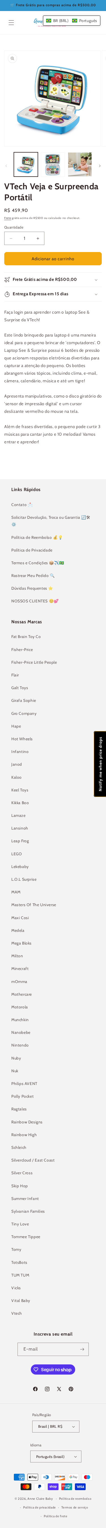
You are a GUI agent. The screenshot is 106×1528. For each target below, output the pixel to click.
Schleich (19, 1147)
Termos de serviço (74, 1507)
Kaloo (16, 777)
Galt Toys (19, 687)
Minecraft (20, 968)
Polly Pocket (22, 1096)
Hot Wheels (22, 738)
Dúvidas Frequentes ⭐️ (32, 588)
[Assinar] (82, 1349)
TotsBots (19, 1262)
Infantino (20, 751)
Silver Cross (22, 1172)
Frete (7, 218)
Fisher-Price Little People (34, 662)
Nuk (14, 1070)
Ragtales (19, 1109)
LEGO (16, 853)
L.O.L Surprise (23, 879)
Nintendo (20, 1045)
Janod (16, 764)
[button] (11, 22)
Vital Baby (20, 1300)
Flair (15, 675)
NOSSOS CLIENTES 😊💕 (35, 601)
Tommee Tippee (25, 1236)
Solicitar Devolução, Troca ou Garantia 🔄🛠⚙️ (50, 521)
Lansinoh (19, 828)
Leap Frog (20, 840)
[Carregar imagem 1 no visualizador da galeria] (26, 164)
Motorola (19, 1007)
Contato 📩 (22, 504)
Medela (18, 930)
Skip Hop (19, 1185)
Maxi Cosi (20, 917)
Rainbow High (24, 1134)
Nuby (16, 1058)
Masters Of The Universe (33, 904)
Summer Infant (25, 1198)
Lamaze (18, 815)
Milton (17, 955)
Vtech (16, 1313)
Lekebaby (20, 866)
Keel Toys (19, 790)
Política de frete (56, 1516)
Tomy (16, 1249)
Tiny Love (20, 1224)
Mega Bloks (21, 943)
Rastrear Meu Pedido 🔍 (33, 575)
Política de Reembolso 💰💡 (37, 537)
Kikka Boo (20, 802)
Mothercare (21, 994)
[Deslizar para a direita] (100, 166)
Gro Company (24, 713)
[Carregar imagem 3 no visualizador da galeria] (80, 164)
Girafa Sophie (23, 700)
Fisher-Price (22, 649)
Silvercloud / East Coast (33, 1160)
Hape (16, 726)
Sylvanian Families (28, 1211)
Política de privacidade (39, 1507)
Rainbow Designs (27, 1122)
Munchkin (20, 1019)
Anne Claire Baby (40, 1499)
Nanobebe (21, 1032)
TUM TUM (20, 1275)
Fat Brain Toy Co (26, 636)
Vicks (16, 1287)
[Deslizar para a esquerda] (6, 166)
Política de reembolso (75, 1499)
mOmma (19, 981)
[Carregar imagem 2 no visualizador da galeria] (53, 164)
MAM (16, 892)
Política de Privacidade (32, 550)
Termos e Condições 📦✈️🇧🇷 (37, 562)
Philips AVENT (24, 1083)
